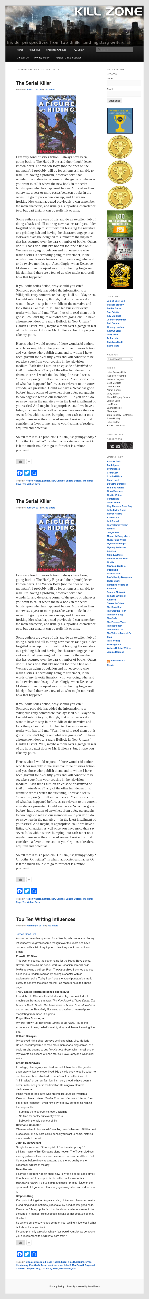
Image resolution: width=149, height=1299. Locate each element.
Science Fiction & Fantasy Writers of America (116, 595)
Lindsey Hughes (115, 327)
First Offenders (115, 491)
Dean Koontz (53, 1261)
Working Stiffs (114, 644)
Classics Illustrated (36, 1261)
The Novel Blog (115, 614)
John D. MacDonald (74, 1265)
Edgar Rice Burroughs (72, 1261)
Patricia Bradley (115, 304)
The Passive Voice (116, 622)
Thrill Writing (113, 640)
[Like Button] (20, 461)
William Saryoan (67, 1268)
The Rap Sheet (114, 625)
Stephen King (33, 1268)
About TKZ (34, 49)
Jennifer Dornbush (116, 319)
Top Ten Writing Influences (45, 919)
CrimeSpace (113, 468)
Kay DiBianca (114, 315)
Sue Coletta (113, 312)
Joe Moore (49, 89)
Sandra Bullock (74, 480)
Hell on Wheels (33, 480)
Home (20, 49)
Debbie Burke (114, 308)
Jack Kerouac (55, 1265)
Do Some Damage (116, 483)
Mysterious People (116, 543)
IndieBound (113, 521)
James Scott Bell (26, 934)
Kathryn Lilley (114, 330)
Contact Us (23, 57)
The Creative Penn (116, 610)
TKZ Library (78, 49)
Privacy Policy (42, 57)
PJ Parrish (112, 338)
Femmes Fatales (115, 487)
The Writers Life (115, 629)
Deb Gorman (113, 323)
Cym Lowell (113, 480)
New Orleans (58, 480)
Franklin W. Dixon (38, 1265)
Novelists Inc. (114, 573)
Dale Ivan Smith (115, 342)
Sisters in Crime (115, 603)
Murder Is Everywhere (118, 536)
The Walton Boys (31, 484)
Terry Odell (112, 334)
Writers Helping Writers (119, 648)
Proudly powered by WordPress (83, 1286)
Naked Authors (115, 554)
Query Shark (113, 580)
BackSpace (113, 465)
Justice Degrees (115, 652)
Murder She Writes (116, 539)
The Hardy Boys (49, 1268)
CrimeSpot (112, 472)
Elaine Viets (113, 345)
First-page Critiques (56, 49)
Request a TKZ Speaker (68, 57)
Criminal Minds (114, 476)
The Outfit (112, 618)
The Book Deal (114, 607)
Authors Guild (114, 461)
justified (46, 480)
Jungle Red (113, 532)
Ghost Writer (113, 502)
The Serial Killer (33, 82)
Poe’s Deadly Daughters (119, 577)
